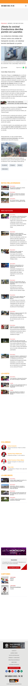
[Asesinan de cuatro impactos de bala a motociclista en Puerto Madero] (5, 301)
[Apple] (18, 671)
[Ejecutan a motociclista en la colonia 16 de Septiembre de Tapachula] (5, 270)
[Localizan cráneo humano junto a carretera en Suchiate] (5, 499)
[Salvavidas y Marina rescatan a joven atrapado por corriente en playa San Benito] (5, 486)
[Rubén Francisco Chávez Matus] (4, 461)
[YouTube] (12, 671)
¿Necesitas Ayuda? (14, 668)
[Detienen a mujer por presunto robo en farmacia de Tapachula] (5, 317)
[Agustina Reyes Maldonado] (4, 454)
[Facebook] (6, 671)
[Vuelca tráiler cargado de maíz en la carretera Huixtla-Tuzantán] (5, 480)
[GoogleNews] (15, 671)
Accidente (4, 165)
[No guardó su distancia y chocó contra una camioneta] (5, 188)
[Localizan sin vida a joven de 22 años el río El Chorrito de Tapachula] (5, 345)
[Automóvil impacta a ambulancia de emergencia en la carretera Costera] (5, 361)
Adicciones (5, 169)
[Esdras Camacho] (4, 447)
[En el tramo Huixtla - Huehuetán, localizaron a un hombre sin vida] (5, 200)
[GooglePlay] (21, 671)
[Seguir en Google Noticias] (26, 67)
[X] (9, 671)
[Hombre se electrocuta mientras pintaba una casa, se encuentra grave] (5, 194)
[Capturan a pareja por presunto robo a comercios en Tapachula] (5, 331)
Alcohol (20, 165)
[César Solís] (4, 468)
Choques (12, 165)
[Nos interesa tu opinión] (14, 645)
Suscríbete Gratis (14, 567)
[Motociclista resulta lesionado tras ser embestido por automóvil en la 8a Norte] (5, 492)
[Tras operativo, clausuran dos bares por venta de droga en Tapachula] (5, 222)
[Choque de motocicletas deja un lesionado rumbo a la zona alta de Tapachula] (5, 286)
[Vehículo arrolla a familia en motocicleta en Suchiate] (5, 255)
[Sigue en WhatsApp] (23, 67)
